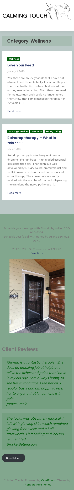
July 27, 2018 (14, 148)
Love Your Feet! (20, 65)
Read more (14, 111)
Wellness (14, 58)
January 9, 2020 (15, 71)
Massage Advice (18, 131)
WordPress (48, 480)
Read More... (13, 458)
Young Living (53, 131)
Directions (37, 253)
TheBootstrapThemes (37, 484)
